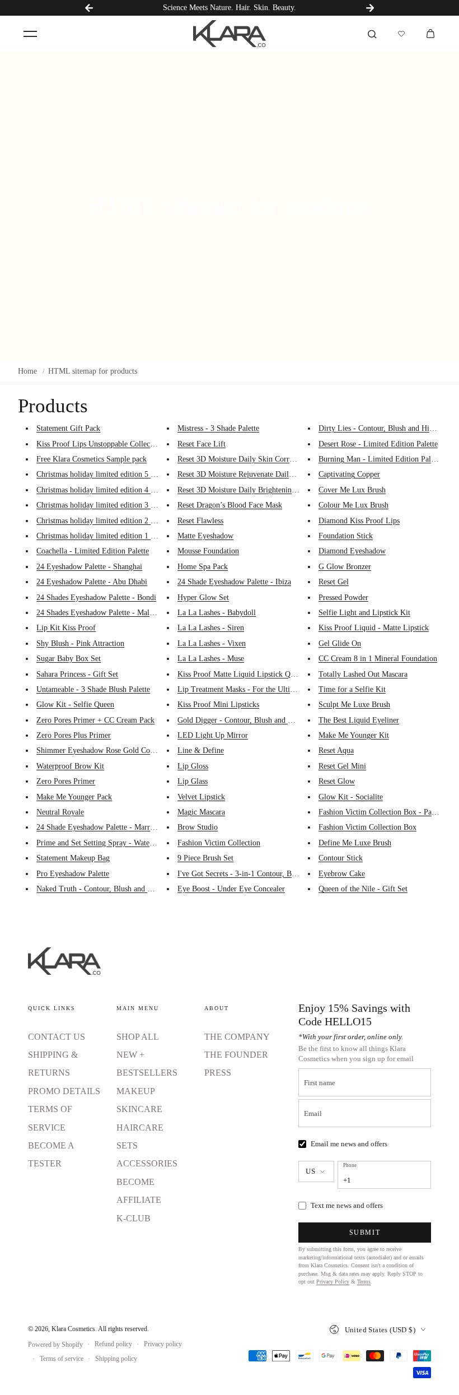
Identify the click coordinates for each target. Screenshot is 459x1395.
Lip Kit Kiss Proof (66, 628)
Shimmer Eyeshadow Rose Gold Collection (105, 750)
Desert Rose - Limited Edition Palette (378, 444)
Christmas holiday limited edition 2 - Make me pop (117, 521)
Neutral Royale (60, 812)
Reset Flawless (200, 521)
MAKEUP (135, 1091)
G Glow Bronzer (345, 566)
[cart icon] (430, 33)
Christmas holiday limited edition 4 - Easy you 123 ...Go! (128, 490)
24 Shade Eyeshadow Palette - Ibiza (234, 582)
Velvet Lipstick (201, 797)
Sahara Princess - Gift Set (77, 674)
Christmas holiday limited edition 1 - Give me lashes (119, 536)
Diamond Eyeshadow (352, 551)
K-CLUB (133, 1218)
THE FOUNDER (236, 1054)
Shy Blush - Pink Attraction (80, 643)
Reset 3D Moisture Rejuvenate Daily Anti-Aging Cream (265, 474)
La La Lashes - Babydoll (216, 612)
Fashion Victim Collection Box (367, 827)
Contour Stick (341, 858)
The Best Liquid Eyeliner (359, 720)
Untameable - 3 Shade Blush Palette (93, 689)
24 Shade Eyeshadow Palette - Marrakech (102, 827)
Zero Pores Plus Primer (73, 735)
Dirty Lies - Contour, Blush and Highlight (385, 428)
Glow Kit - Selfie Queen (75, 704)
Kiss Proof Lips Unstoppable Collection (99, 444)
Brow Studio (197, 827)
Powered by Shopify (55, 1344)
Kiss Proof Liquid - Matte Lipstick (374, 628)
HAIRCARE (139, 1127)
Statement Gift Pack (68, 428)
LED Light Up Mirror (212, 735)
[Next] (370, 8)
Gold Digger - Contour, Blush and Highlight (247, 720)
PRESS (217, 1072)
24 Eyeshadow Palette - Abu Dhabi (91, 582)
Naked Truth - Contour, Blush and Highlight (106, 889)
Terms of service (61, 1359)
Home (27, 371)
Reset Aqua (336, 750)
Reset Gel (334, 582)
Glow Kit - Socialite (351, 797)
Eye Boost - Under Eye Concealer (231, 889)
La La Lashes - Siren (210, 628)
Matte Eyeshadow (205, 536)
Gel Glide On (340, 643)
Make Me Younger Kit (354, 735)
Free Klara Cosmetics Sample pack (91, 459)
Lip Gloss (192, 766)
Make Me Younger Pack (74, 797)
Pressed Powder (343, 597)
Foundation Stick (346, 536)
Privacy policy (163, 1344)
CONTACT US (56, 1036)
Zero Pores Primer (65, 781)
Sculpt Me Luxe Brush (354, 704)
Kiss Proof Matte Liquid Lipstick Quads (241, 674)
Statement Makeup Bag (73, 858)
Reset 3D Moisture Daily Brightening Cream (248, 490)
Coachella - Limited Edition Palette (92, 551)
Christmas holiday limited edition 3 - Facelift (108, 505)
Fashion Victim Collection (218, 843)
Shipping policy (116, 1359)
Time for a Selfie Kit (352, 689)
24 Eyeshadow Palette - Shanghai (89, 566)
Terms (364, 1281)
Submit (365, 1232)
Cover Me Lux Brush (352, 490)
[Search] (372, 33)
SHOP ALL (137, 1036)
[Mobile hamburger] (30, 33)
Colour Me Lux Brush (353, 505)
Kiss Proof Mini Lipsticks (218, 704)
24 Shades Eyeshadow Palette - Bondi (96, 597)
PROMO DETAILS (64, 1091)
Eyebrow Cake (342, 873)
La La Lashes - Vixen (211, 643)
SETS (127, 1145)
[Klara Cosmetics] (229, 34)
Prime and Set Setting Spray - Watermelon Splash (115, 843)
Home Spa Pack (202, 566)
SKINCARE (139, 1109)
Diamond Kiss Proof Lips (359, 521)
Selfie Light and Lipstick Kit (364, 612)
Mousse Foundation (208, 551)
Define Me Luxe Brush (355, 843)
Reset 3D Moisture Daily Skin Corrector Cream (252, 459)
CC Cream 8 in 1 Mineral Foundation (378, 658)
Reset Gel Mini (342, 766)
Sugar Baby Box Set (68, 658)
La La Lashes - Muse (210, 658)
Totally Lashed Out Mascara (363, 674)
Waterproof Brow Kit (70, 766)
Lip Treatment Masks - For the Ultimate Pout (249, 689)
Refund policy (113, 1344)
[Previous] (89, 8)
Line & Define (200, 750)
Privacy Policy (332, 1281)
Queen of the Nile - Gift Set (363, 889)
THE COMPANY (237, 1036)
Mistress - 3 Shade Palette (218, 428)
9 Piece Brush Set (205, 858)
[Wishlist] (401, 33)
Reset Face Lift (201, 444)
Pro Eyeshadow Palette (72, 873)
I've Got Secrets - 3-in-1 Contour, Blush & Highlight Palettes (274, 873)
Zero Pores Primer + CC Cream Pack (95, 720)
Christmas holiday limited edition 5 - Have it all (112, 474)
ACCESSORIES (146, 1163)
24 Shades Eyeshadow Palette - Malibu (98, 612)
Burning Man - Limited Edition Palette (380, 459)
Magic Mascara (201, 812)
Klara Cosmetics (73, 1329)
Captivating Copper (349, 474)
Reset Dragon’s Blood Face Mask (229, 505)
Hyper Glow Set (203, 597)
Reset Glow (337, 781)
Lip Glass (192, 781)
